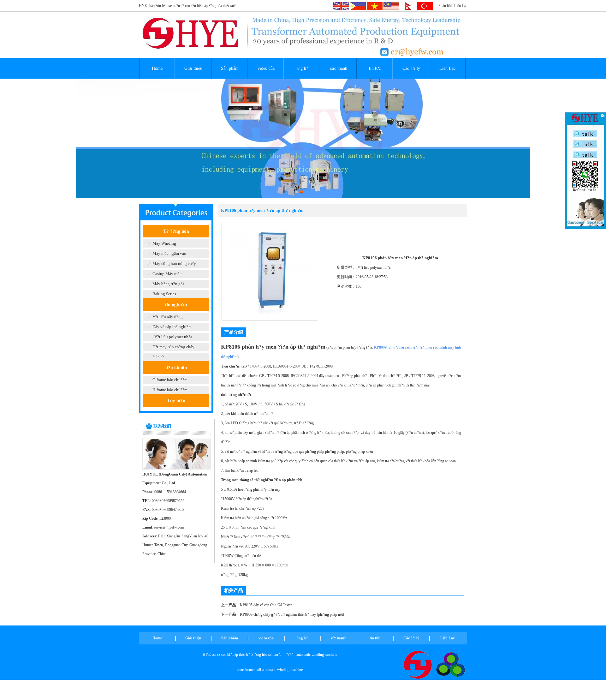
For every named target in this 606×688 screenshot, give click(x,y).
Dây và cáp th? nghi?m (172, 326)
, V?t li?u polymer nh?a (172, 336)
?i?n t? (158, 357)
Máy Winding (164, 243)
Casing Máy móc (166, 273)
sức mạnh (338, 68)
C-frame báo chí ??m (169, 379)
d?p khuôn (176, 367)
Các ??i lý (411, 68)
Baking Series (164, 293)
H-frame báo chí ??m (169, 389)
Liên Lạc (460, 5)
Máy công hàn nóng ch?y (174, 263)
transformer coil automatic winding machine (270, 669)
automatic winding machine (316, 654)
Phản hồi (445, 5)
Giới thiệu (193, 68)
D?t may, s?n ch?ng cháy (173, 346)
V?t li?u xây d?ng (167, 316)
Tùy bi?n (176, 400)
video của (266, 68)
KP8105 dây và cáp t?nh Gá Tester (266, 605)
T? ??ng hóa (176, 231)
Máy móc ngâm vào (169, 253)
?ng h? (302, 68)
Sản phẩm (230, 68)
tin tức (375, 68)
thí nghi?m (176, 304)
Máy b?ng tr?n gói (168, 283)
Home (157, 68)
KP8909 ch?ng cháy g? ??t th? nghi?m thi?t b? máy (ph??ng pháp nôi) (292, 614)
